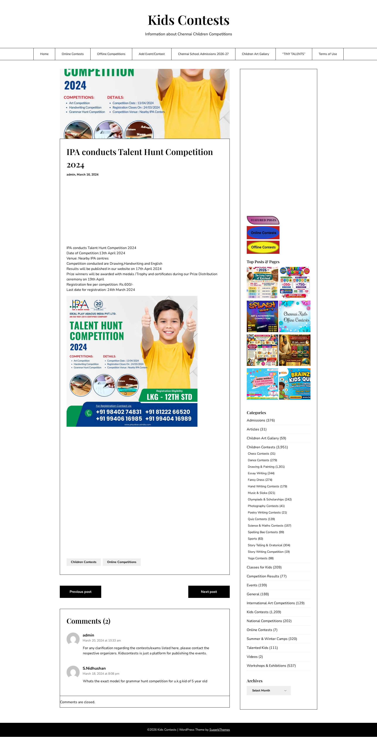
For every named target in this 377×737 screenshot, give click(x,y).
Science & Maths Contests (265, 526)
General (253, 594)
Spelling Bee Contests (263, 532)
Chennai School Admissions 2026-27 (203, 54)
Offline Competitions (111, 54)
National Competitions (264, 621)
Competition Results (263, 576)
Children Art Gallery (255, 54)
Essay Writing (257, 473)
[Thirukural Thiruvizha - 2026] (294, 350)
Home (44, 54)
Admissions (256, 420)
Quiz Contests (257, 519)
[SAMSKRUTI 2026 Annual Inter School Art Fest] (262, 283)
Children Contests (83, 562)
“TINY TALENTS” (293, 54)
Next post (209, 591)
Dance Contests (258, 460)
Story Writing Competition (266, 552)
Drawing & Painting (261, 467)
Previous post (80, 591)
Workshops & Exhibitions (266, 665)
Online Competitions (121, 562)
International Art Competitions (271, 603)
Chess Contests (258, 454)
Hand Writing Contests (263, 486)
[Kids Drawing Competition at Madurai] (262, 384)
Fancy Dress (256, 480)
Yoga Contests (257, 558)
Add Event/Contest (152, 54)
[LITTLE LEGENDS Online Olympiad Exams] (294, 283)
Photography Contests (263, 506)
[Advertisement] (145, 211)
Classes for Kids (259, 567)
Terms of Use (328, 54)
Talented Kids (257, 647)
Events (252, 585)
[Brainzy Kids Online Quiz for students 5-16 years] (294, 384)
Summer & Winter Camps (267, 638)
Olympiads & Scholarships (266, 499)
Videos (252, 656)
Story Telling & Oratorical (265, 545)
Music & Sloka (257, 493)
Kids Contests (189, 19)
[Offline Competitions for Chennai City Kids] (294, 317)
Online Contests (73, 54)
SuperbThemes (219, 730)
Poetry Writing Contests (264, 512)
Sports (252, 539)
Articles (253, 429)
